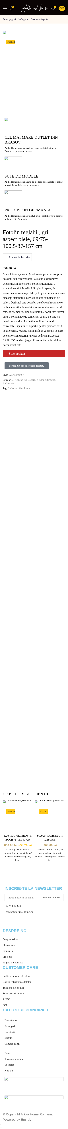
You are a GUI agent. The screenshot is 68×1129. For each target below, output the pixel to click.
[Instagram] (17, 922)
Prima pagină (9, 19)
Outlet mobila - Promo (19, 388)
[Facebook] (7, 922)
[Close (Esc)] (0, 1124)
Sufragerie (23, 19)
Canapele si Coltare (25, 379)
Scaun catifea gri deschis (50, 837)
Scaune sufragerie (39, 19)
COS (61, 8)
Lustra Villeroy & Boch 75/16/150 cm (18, 837)
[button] (27, 365)
